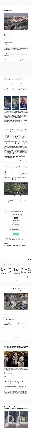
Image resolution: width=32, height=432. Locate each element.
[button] (26, 6)
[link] (5, 6)
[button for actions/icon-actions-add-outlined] (10, 35)
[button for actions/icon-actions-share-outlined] (27, 38)
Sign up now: (5, 291)
